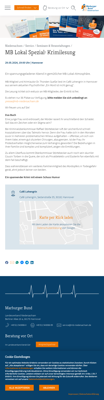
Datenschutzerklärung (49, 227)
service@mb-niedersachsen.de (77, 325)
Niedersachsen (13, 46)
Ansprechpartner (47, 344)
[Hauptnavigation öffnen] (8, 7)
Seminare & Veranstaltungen (53, 46)
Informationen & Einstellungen (19, 368)
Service (29, 46)
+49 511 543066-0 (18, 325)
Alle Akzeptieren (19, 387)
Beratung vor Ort (56, 7)
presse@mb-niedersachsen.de (22, 101)
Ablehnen (49, 387)
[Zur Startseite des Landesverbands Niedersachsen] (90, 10)
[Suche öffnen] (74, 8)
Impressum (73, 394)
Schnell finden (24, 7)
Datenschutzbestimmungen (41, 379)
